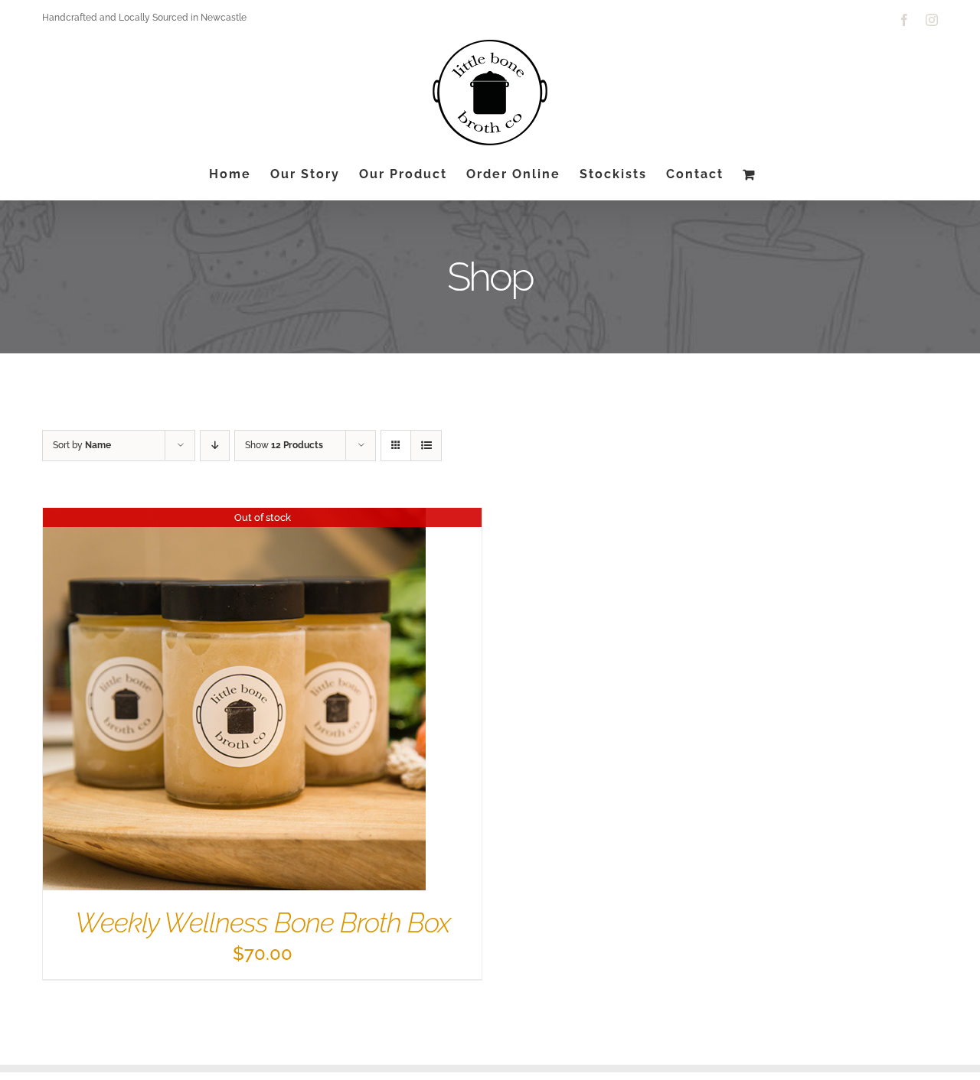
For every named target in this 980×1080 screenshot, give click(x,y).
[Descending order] (215, 445)
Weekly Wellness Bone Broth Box (262, 922)
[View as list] (426, 445)
